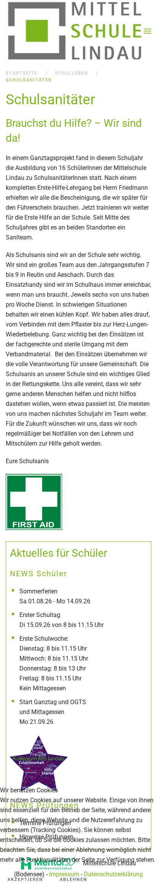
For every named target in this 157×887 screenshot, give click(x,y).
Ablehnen (73, 879)
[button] (147, 31)
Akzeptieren (25, 879)
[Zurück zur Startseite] (75, 31)
